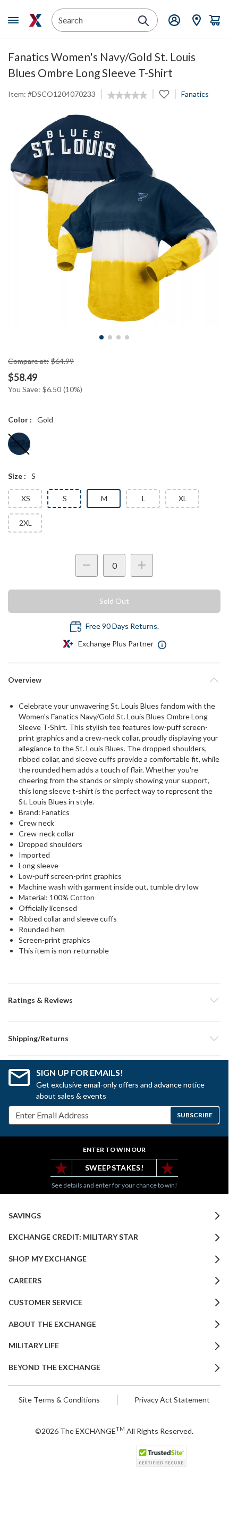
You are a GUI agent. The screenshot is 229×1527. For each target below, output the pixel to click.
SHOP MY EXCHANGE (48, 1259)
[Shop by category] (15, 20)
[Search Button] (143, 20)
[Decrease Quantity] (86, 565)
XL (183, 498)
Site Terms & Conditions (59, 1399)
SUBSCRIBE (195, 1115)
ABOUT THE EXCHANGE (52, 1324)
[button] (114, 1000)
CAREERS (25, 1280)
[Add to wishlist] (164, 94)
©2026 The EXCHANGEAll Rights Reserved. (114, 1430)
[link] (127, 95)
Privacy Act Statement (172, 1399)
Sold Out (114, 600)
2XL (25, 522)
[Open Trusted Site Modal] (161, 1456)
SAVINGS (25, 1215)
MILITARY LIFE (34, 1345)
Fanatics (195, 93)
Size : (17, 475)
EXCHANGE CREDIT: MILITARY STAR (73, 1237)
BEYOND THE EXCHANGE (54, 1367)
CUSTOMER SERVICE (45, 1302)
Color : (20, 419)
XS (25, 498)
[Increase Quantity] (142, 565)
